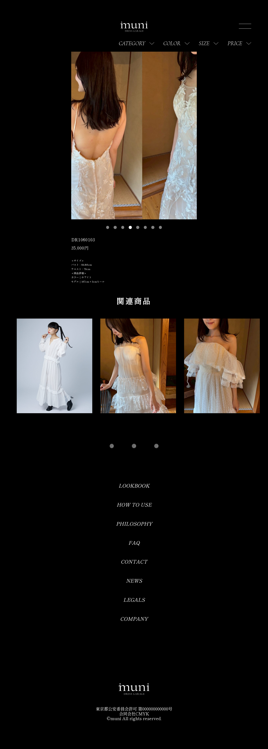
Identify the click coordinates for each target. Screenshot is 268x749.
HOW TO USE (134, 504)
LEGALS (134, 599)
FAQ (134, 542)
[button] (107, 227)
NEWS (134, 580)
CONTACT (134, 561)
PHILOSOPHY (134, 523)
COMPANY (134, 618)
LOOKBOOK (134, 485)
